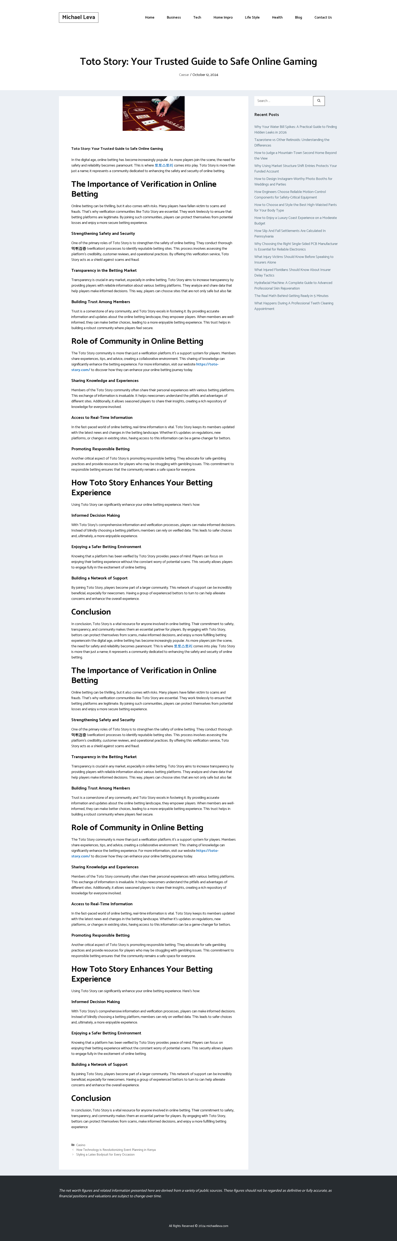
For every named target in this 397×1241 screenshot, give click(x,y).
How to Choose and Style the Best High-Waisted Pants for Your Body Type (295, 208)
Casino (80, 1145)
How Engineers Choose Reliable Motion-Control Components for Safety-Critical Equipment (290, 195)
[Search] (319, 101)
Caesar (184, 75)
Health (277, 17)
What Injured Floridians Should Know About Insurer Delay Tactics (292, 273)
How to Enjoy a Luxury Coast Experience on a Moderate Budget (295, 221)
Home (149, 17)
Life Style (252, 17)
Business (174, 17)
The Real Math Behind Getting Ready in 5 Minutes (291, 296)
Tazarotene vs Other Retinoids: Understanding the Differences (291, 143)
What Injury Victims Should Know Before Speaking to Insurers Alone (294, 260)
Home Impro (223, 17)
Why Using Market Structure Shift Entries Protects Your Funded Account (295, 169)
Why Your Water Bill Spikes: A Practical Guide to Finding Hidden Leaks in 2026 (295, 130)
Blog (298, 17)
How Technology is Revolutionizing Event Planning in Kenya (116, 1149)
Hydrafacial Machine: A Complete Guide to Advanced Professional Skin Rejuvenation (293, 286)
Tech (197, 17)
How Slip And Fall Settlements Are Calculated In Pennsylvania (290, 234)
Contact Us (323, 17)
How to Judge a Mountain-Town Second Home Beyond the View (295, 156)
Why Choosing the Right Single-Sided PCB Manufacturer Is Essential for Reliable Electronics (296, 247)
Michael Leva (78, 17)
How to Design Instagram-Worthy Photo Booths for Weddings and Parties (293, 182)
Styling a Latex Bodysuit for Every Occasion (105, 1154)
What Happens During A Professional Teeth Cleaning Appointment (293, 306)
